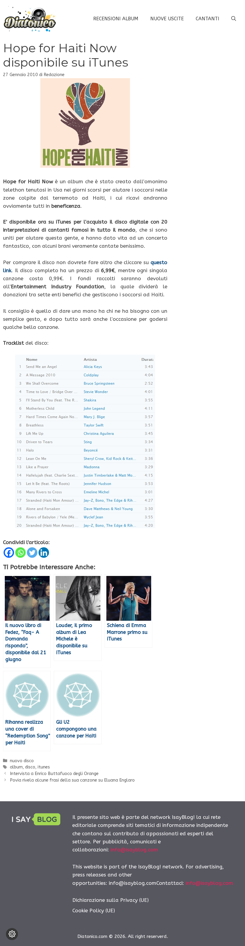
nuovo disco (22, 760)
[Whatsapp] (20, 552)
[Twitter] (32, 552)
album (16, 767)
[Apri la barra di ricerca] (233, 18)
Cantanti (207, 18)
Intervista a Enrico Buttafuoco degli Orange (54, 773)
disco (30, 767)
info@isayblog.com (134, 850)
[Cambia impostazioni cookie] (12, 934)
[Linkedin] (44, 552)
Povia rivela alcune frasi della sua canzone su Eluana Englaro (72, 780)
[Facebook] (9, 552)
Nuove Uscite (167, 18)
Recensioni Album (115, 18)
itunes (44, 767)
